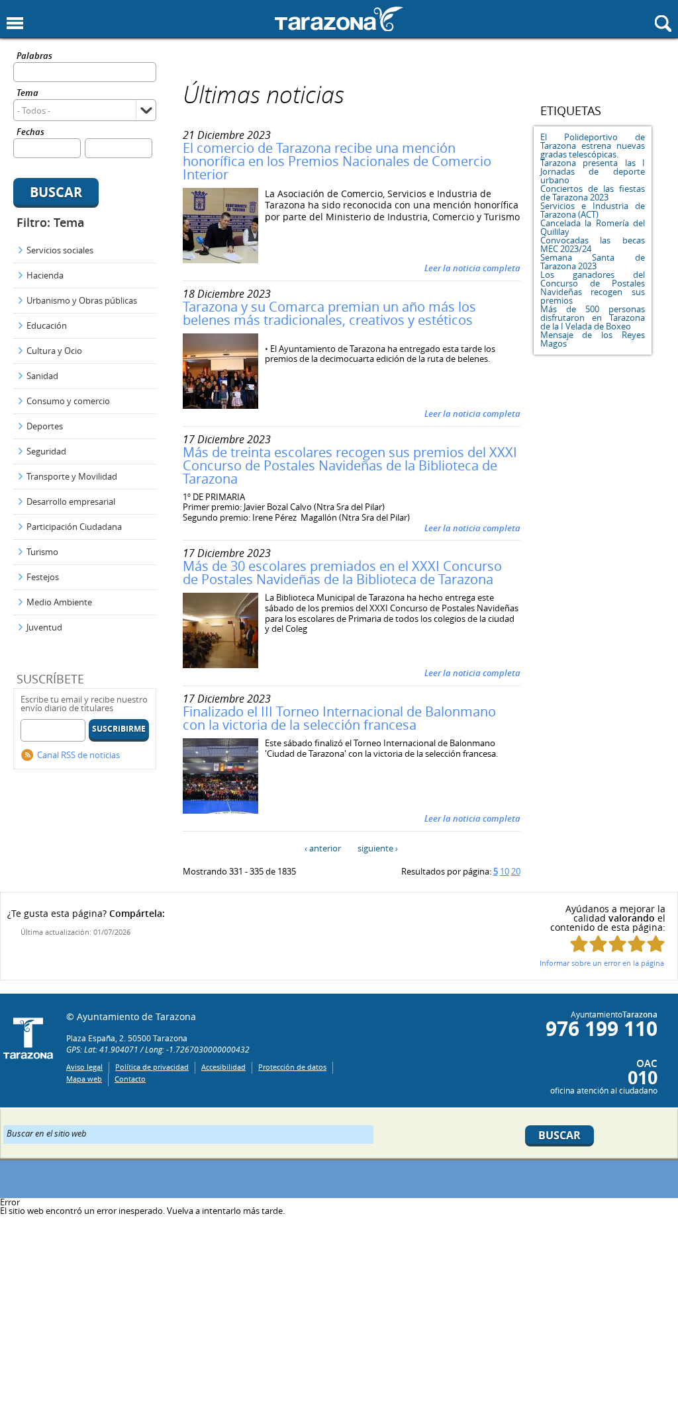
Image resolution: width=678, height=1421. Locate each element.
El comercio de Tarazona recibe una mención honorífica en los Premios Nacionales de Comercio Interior (337, 161)
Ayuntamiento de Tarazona (339, 19)
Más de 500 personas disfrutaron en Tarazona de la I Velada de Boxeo (592, 317)
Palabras (34, 57)
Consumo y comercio (68, 401)
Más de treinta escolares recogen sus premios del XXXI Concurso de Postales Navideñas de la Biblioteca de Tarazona (350, 465)
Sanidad (42, 376)
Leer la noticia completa (472, 268)
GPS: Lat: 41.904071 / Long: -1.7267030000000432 (158, 1049)
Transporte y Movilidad (71, 476)
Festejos (42, 577)
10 (504, 871)
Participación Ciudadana (74, 527)
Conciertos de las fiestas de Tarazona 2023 (592, 193)
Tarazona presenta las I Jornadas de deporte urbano (592, 171)
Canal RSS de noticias (78, 755)
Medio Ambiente (59, 602)
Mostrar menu (15, 23)
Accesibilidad (223, 1067)
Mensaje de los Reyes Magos (592, 339)
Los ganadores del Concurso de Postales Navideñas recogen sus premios (592, 287)
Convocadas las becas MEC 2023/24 (592, 244)
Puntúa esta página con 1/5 (579, 943)
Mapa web (84, 1079)
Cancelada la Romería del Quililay (592, 227)
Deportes (44, 426)
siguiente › (378, 848)
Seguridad (46, 451)
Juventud (44, 627)
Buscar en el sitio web (47, 1132)
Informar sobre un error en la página (602, 963)
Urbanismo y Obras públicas (81, 300)
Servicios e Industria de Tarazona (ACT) (592, 210)
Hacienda (45, 275)
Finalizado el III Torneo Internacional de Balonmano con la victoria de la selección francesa (339, 718)
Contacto (130, 1079)
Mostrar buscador (663, 23)
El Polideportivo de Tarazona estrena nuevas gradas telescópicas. (592, 145)
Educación (46, 325)
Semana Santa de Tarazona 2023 (592, 261)
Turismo (42, 552)
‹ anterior (323, 848)
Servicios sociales (59, 250)
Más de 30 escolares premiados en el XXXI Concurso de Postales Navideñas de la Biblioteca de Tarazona (342, 572)
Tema (27, 94)
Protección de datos (292, 1067)
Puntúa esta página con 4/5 (637, 943)
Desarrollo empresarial (70, 501)
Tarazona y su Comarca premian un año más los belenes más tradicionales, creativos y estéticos (329, 313)
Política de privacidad (152, 1067)
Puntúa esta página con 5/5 (656, 943)
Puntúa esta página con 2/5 (598, 943)
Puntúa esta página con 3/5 (617, 943)
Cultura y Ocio (54, 351)
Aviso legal (84, 1067)
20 (515, 871)
